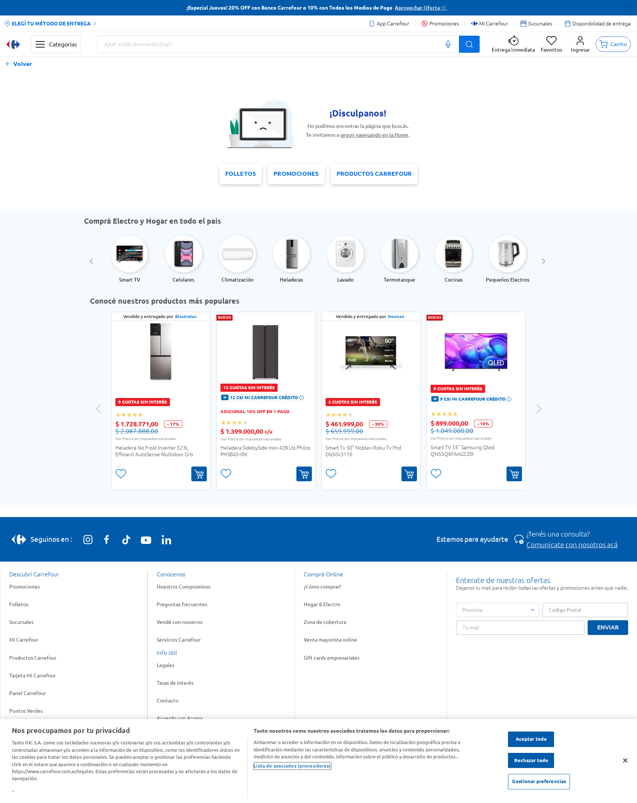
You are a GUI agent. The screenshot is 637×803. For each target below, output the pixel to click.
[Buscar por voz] (448, 44)
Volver (22, 63)
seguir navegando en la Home (374, 135)
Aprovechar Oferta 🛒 (421, 8)
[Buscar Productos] (469, 44)
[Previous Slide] (92, 261)
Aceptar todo (531, 739)
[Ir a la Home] (13, 44)
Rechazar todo (531, 760)
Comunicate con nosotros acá (572, 545)
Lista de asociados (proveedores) (292, 766)
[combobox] (288, 44)
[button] (580, 44)
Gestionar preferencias (539, 782)
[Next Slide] (544, 261)
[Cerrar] (625, 761)
